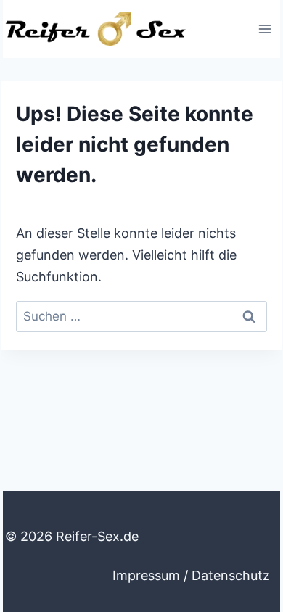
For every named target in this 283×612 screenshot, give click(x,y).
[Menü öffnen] (264, 28)
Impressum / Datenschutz (191, 575)
